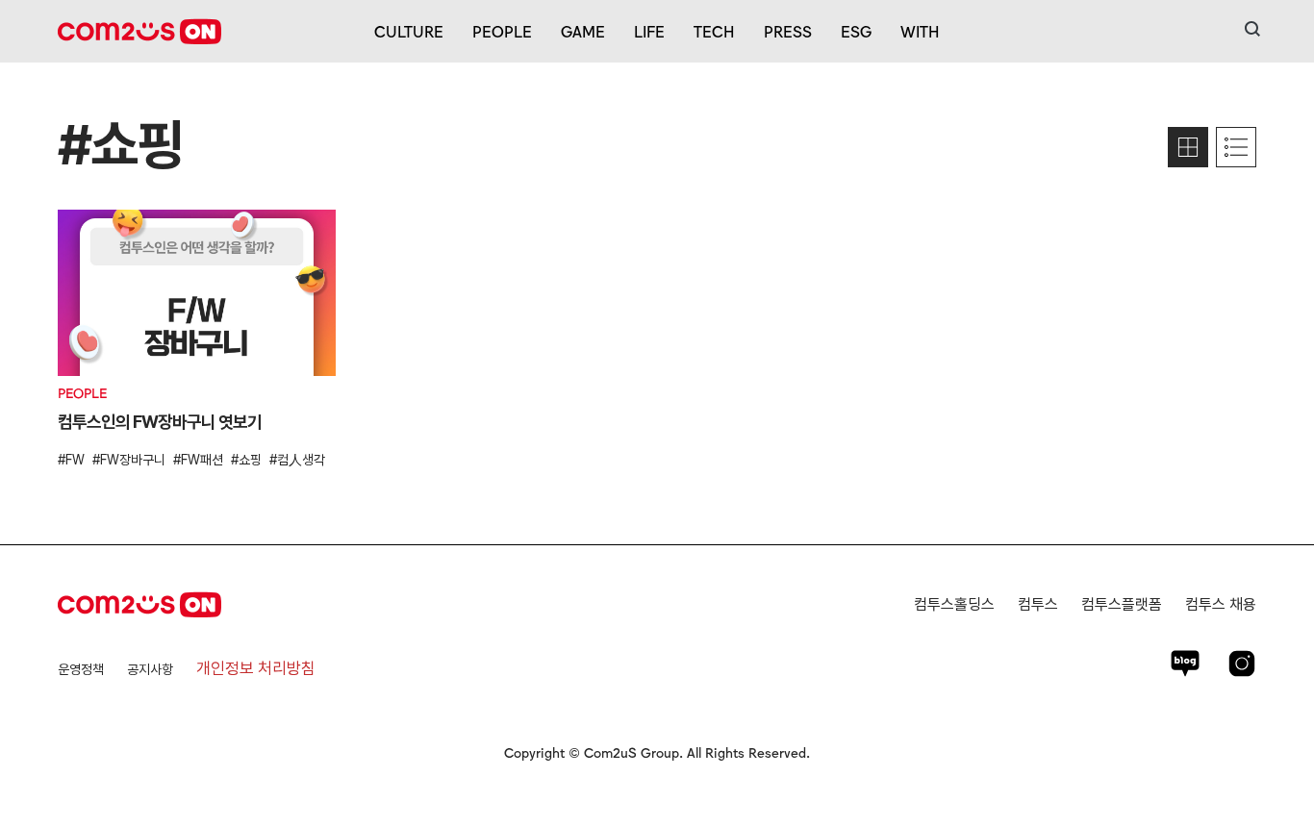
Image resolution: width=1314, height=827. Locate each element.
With (920, 30)
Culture (408, 30)
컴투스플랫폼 (1121, 604)
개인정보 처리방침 (256, 668)
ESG (856, 30)
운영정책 (81, 669)
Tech (714, 30)
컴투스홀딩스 (954, 604)
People (502, 30)
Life (649, 30)
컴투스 (1038, 604)
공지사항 (150, 669)
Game (583, 30)
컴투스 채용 (1220, 604)
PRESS (788, 30)
